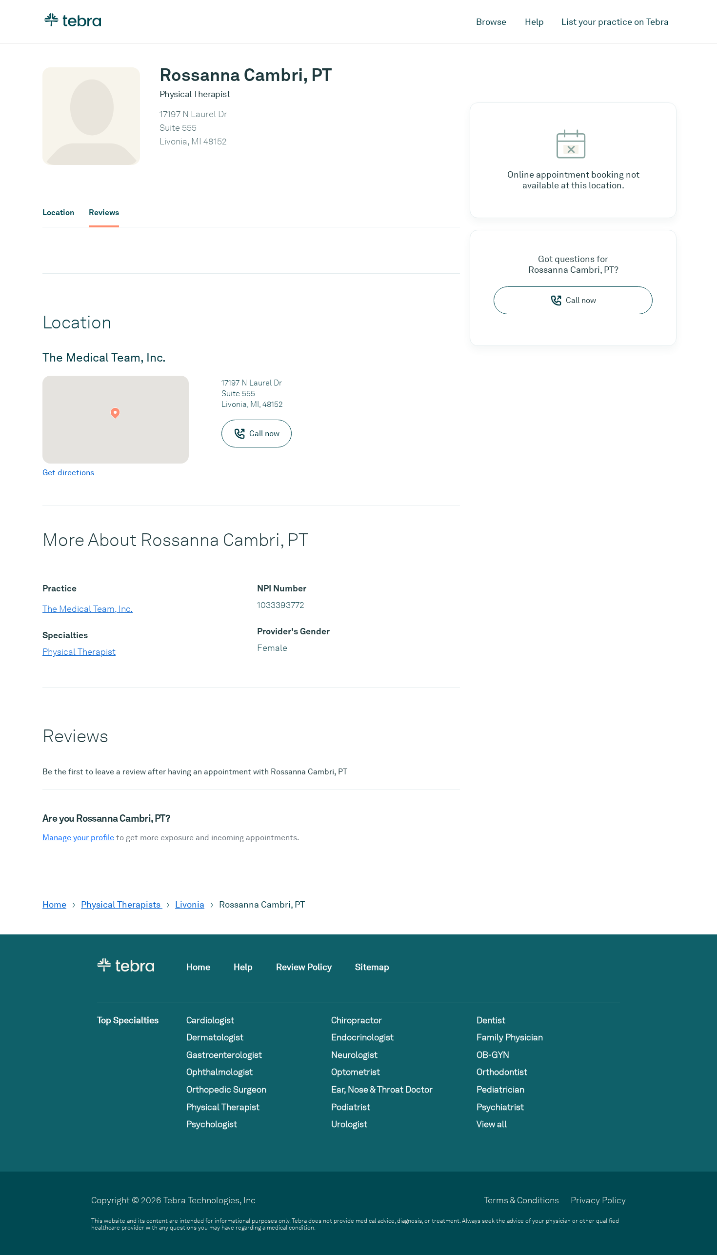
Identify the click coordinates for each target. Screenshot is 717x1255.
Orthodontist (502, 1072)
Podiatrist (350, 1107)
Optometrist (355, 1072)
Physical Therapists (121, 904)
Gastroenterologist (224, 1055)
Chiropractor (356, 1020)
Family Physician (510, 1037)
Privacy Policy (598, 1200)
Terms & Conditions (521, 1200)
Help (534, 22)
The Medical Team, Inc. (87, 609)
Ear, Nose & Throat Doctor (382, 1089)
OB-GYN (493, 1055)
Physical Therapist (79, 652)
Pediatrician (500, 1089)
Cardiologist (210, 1020)
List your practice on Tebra (615, 22)
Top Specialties (128, 1020)
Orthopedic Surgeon (226, 1089)
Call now (581, 300)
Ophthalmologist (219, 1072)
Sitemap (372, 967)
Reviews (104, 213)
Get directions (68, 472)
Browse (491, 22)
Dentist (491, 1020)
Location (58, 213)
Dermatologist (214, 1037)
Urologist (349, 1124)
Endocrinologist (362, 1037)
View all (492, 1124)
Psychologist (211, 1124)
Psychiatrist (500, 1107)
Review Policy (304, 967)
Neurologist (354, 1055)
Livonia (189, 904)
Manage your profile (78, 837)
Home (54, 904)
